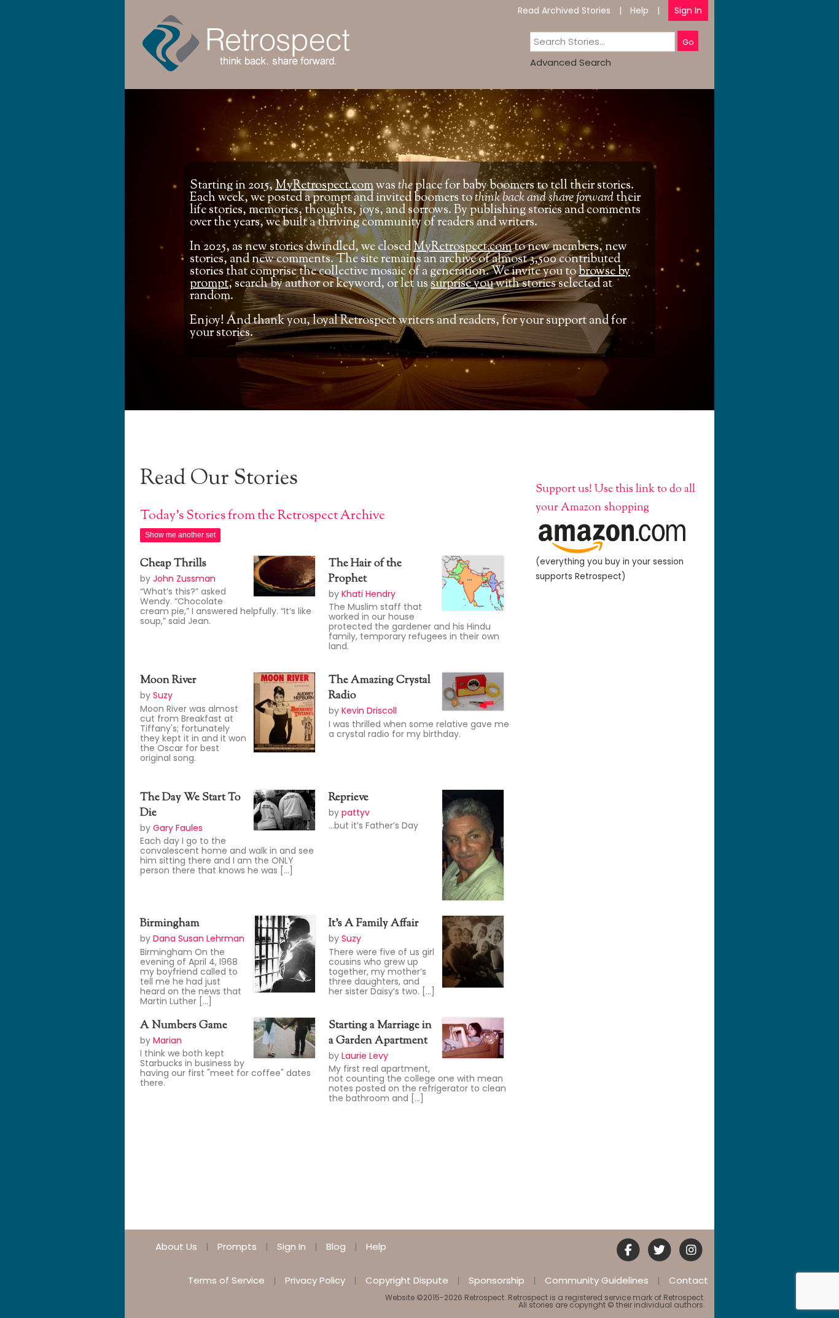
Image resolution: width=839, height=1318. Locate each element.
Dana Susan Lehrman (198, 938)
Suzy (163, 695)
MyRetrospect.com (324, 186)
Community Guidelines (597, 1280)
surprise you (462, 284)
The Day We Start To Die (190, 805)
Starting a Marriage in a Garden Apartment (380, 1033)
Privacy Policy (315, 1280)
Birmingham (170, 924)
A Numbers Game (183, 1026)
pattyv (355, 812)
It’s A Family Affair (374, 924)
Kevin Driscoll (369, 710)
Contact (688, 1280)
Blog (336, 1246)
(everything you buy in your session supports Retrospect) (610, 569)
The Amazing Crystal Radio (380, 688)
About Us (176, 1246)
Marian (167, 1040)
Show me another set (180, 535)
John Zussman (184, 578)
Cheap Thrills (173, 564)
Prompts (237, 1246)
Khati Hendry (368, 594)
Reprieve (349, 798)
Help (639, 10)
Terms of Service (226, 1280)
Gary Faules (178, 828)
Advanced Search (570, 62)
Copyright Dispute (406, 1280)
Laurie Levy (364, 1056)
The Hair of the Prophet (365, 571)
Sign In (688, 10)
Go (687, 42)
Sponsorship (497, 1280)
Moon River (168, 680)
